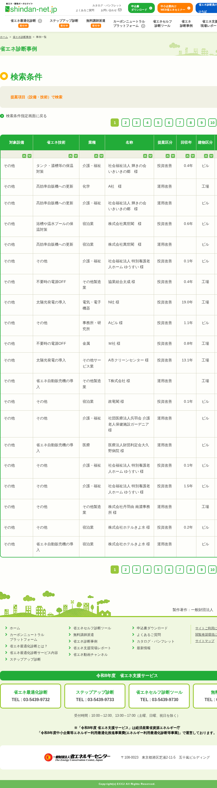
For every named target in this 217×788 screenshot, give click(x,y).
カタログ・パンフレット (106, 5)
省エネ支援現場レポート (92, 648)
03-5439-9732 (36, 699)
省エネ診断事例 (186, 24)
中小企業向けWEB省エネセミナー (173, 8)
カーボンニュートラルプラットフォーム (129, 24)
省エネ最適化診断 (23, 21)
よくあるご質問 (85, 10)
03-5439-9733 (101, 699)
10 (212, 123)
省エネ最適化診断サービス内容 (34, 653)
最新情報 (144, 648)
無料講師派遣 (95, 21)
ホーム (4, 37)
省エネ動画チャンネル (90, 655)
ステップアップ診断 (64, 21)
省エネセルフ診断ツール (162, 24)
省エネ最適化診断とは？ (29, 646)
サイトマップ (204, 641)
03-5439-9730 (165, 699)
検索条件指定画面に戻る (26, 116)
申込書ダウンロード (139, 8)
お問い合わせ (109, 10)
